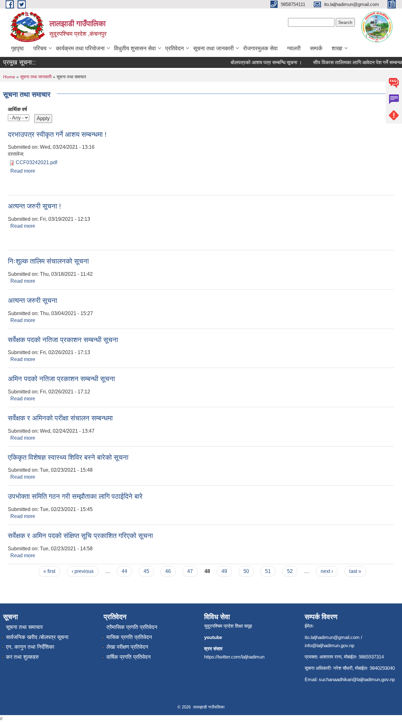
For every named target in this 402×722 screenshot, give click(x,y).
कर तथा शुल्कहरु (22, 657)
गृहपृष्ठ (17, 48)
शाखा (337, 48)
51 (268, 571)
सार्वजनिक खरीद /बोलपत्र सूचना (37, 637)
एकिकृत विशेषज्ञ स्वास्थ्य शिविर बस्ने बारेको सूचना (68, 457)
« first (49, 571)
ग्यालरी (294, 48)
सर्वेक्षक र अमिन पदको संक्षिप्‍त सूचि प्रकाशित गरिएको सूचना (80, 536)
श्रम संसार (213, 648)
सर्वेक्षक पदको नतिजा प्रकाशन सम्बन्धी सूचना (63, 340)
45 (146, 571)
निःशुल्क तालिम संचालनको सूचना (48, 261)
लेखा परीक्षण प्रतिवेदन (127, 647)
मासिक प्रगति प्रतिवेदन (129, 637)
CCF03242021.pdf (36, 162)
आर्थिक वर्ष (17, 109)
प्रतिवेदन (174, 48)
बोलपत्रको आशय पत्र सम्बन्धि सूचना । (261, 62)
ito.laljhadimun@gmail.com (332, 637)
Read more (22, 171)
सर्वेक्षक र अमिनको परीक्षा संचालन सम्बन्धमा (60, 418)
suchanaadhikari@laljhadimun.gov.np (357, 679)
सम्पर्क (316, 48)
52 (290, 571)
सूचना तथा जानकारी (213, 48)
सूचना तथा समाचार (24, 627)
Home (9, 76)
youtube (213, 637)
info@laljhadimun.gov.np (329, 645)
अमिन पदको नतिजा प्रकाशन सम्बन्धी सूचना (61, 379)
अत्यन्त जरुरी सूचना (32, 300)
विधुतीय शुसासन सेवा (135, 48)
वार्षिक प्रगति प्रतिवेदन (128, 657)
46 (168, 571)
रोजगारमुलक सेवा (260, 48)
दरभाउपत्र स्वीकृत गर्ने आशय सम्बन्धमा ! (57, 134)
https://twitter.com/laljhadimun (234, 656)
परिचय (39, 48)
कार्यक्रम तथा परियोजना (80, 48)
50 (246, 571)
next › (327, 571)
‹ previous (83, 571)
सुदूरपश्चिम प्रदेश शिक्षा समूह (228, 626)
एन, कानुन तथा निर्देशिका (30, 647)
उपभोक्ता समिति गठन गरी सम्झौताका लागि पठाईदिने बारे (75, 496)
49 (224, 571)
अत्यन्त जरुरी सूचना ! (34, 206)
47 (190, 571)
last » (355, 571)
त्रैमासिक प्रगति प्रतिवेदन (131, 627)
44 (124, 571)
